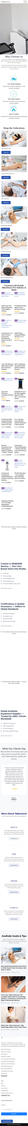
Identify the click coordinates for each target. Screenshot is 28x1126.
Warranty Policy (14, 892)
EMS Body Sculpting (5, 1056)
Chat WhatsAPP (7, 1121)
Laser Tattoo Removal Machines (8, 1059)
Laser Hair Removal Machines (8, 1061)
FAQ (2, 1083)
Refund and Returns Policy (7, 1093)
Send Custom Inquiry (6, 588)
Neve (8, 1124)
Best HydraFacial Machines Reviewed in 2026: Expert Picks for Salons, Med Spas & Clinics (13, 968)
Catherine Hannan (6, 972)
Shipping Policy (4, 1090)
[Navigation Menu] (25, 1)
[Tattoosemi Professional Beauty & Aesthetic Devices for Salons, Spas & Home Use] (5, 1)
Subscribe (14, 1113)
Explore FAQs (14, 865)
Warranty (3, 1085)
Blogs (2, 1080)
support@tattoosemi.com (6, 1100)
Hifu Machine (4, 1054)
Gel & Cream (4, 1073)
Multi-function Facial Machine (8, 1063)
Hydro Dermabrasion (6, 1049)
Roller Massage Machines (7, 1066)
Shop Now (6, 152)
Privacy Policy (4, 1088)
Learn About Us (14, 838)
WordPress (18, 1124)
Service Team (14, 919)
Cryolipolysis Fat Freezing (7, 1071)
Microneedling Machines (6, 1068)
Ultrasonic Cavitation (6, 1051)
